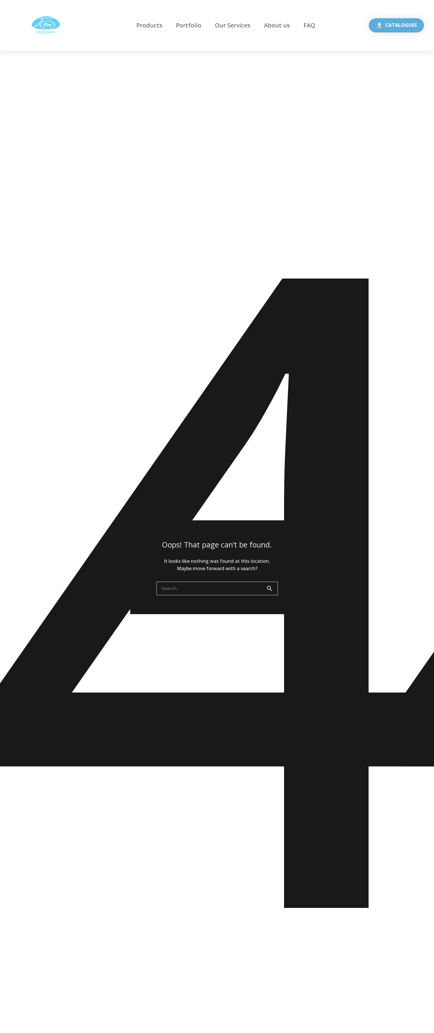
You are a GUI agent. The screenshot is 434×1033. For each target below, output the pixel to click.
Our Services (232, 25)
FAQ (309, 25)
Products (149, 25)
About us (277, 25)
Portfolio (188, 25)
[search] (272, 588)
